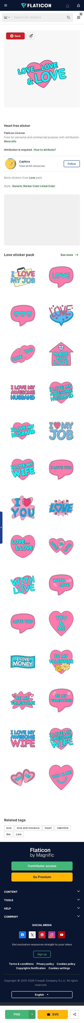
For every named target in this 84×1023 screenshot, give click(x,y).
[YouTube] (61, 934)
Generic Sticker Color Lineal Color (33, 186)
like (8, 834)
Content (11, 891)
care (19, 834)
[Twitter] (32, 934)
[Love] (61, 508)
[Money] (22, 662)
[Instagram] (51, 934)
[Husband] (22, 392)
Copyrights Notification (31, 968)
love (9, 827)
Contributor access (42, 866)
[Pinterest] (42, 934)
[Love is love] (61, 546)
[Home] (61, 354)
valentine (63, 827)
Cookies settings (59, 968)
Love (32, 177)
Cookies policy (66, 963)
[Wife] (22, 469)
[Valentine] (61, 662)
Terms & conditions (21, 963)
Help (7, 908)
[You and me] (61, 623)
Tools (8, 900)
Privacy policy (45, 963)
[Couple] (22, 354)
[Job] (61, 431)
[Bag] (22, 277)
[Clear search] (59, 17)
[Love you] (22, 623)
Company (11, 916)
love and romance (28, 827)
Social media (42, 925)
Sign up (42, 954)
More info (10, 141)
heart (48, 827)
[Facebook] (22, 934)
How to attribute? (45, 149)
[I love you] (61, 469)
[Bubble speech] (61, 277)
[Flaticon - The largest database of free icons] (36, 5)
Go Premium (42, 877)
